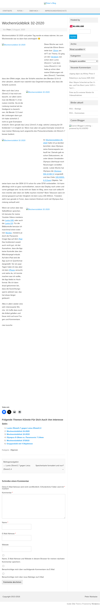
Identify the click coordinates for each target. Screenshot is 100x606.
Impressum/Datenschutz (56, 11)
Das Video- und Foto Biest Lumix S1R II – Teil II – (82, 85)
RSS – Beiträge (75, 109)
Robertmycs (73, 78)
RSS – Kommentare (76, 113)
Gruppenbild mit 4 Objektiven (20, 444)
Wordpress (96, 604)
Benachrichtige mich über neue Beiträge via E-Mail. (23, 577)
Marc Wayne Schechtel (78, 82)
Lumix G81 (9, 220)
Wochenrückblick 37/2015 (18, 440)
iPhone (12, 270)
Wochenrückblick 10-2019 (18, 434)
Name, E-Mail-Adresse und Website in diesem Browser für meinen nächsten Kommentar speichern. (33, 560)
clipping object (74, 74)
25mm (55, 50)
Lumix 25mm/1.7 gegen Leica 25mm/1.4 (24, 428)
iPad (20, 239)
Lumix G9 (9, 223)
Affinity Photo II (89, 74)
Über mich (33, 11)
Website (5, 545)
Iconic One (71, 604)
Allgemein (14, 450)
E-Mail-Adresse (9, 533)
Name (5, 522)
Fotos (19, 11)
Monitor (9, 233)
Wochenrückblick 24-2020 (18, 431)
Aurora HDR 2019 (87, 78)
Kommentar (7, 493)
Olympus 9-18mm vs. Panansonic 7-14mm (25, 437)
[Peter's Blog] (50, 3)
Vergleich (54, 57)
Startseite (7, 11)
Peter (9, 30)
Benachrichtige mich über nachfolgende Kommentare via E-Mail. (28, 569)
